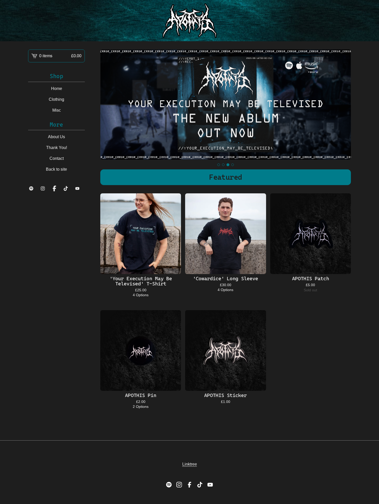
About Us (56, 137)
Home (56, 88)
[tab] (218, 164)
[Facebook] (54, 188)
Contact (57, 158)
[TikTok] (66, 188)
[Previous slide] (107, 104)
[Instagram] (43, 188)
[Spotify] (31, 188)
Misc (56, 110)
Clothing (56, 99)
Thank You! (56, 147)
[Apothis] (189, 21)
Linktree (189, 464)
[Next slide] (344, 104)
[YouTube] (77, 188)
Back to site (56, 169)
